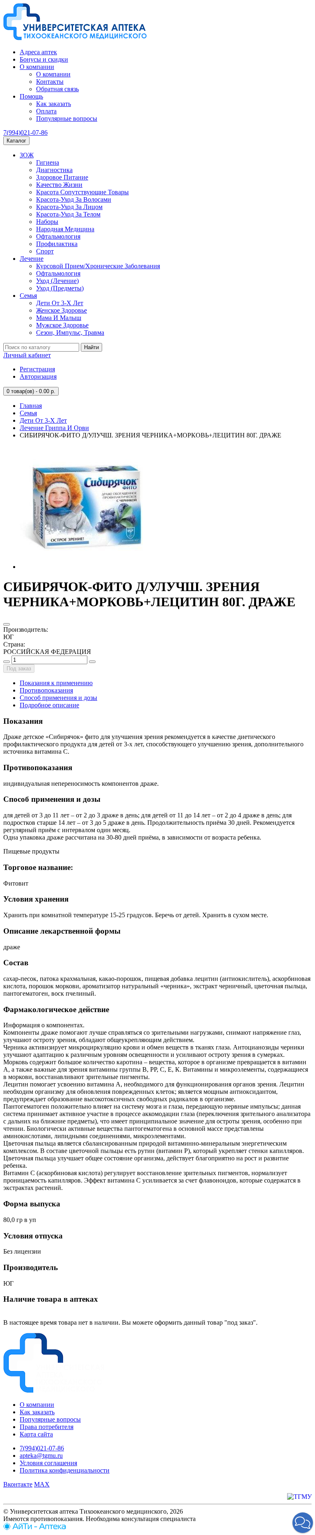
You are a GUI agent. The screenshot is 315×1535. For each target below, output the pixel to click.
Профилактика (57, 243)
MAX (42, 1484)
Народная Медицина (65, 229)
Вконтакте (17, 1484)
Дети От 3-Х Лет (59, 302)
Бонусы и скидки (44, 59)
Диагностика (54, 169)
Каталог (16, 141)
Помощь (31, 96)
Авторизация (38, 376)
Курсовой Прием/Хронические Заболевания (98, 265)
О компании (37, 66)
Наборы (47, 221)
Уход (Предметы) (60, 288)
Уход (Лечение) (57, 280)
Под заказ (19, 668)
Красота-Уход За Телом (68, 214)
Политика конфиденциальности (65, 1470)
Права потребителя (46, 1426)
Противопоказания (46, 690)
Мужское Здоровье (62, 325)
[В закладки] (6, 624)
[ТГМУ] (299, 1496)
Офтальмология (58, 236)
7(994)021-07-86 (25, 132)
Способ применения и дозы (58, 697)
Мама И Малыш (58, 317)
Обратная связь (57, 88)
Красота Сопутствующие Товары (82, 192)
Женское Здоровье (61, 310)
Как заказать (53, 103)
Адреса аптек (38, 51)
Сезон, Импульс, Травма (70, 332)
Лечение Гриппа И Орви (54, 427)
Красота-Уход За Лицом (69, 206)
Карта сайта (36, 1434)
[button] (302, 1522)
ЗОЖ (27, 155)
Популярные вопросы (66, 118)
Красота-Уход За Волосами (73, 199)
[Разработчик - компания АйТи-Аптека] (34, 1527)
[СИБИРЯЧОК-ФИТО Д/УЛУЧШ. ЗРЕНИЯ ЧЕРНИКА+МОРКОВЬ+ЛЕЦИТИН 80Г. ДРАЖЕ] (81, 566)
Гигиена (47, 162)
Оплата (46, 111)
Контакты (50, 81)
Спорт (45, 251)
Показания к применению (56, 682)
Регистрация (37, 369)
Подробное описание (49, 705)
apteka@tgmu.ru (41, 1455)
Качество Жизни (59, 184)
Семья (28, 295)
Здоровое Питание (62, 177)
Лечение (31, 258)
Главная (31, 405)
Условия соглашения (48, 1462)
